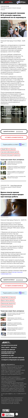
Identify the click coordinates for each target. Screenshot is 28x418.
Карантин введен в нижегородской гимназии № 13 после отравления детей (13, 112)
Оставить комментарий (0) (14, 137)
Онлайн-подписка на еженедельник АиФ (8, 352)
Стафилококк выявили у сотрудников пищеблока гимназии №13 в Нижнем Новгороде (16, 168)
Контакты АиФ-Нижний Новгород (12, 357)
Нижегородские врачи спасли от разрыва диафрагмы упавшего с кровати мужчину (15, 329)
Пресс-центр (5, 347)
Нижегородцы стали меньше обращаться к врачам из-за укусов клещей (15, 319)
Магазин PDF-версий (8, 349)
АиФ (14, 38)
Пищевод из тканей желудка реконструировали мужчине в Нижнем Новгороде (14, 324)
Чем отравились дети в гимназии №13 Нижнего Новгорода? (16, 177)
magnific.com (4, 217)
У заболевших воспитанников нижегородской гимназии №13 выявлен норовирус (14, 163)
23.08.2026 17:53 (5, 185)
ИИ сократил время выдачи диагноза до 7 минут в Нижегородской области (16, 333)
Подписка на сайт (7, 355)
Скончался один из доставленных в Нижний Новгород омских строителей (16, 314)
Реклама (14, 347)
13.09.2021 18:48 (5, 6)
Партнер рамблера (14, 410)
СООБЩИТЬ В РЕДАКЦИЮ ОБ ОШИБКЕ (12, 359)
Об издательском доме (9, 345)
